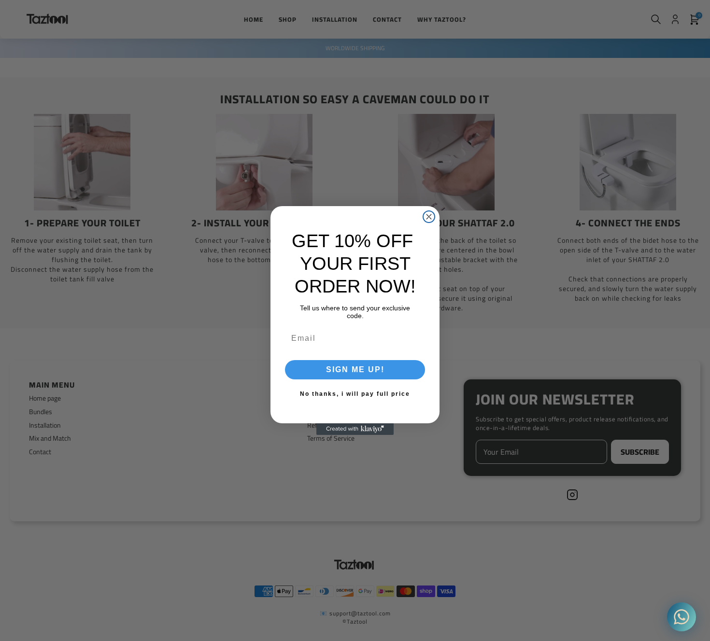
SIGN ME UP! (355, 369)
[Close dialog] (429, 217)
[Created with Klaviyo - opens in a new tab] (355, 429)
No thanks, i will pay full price (355, 393)
